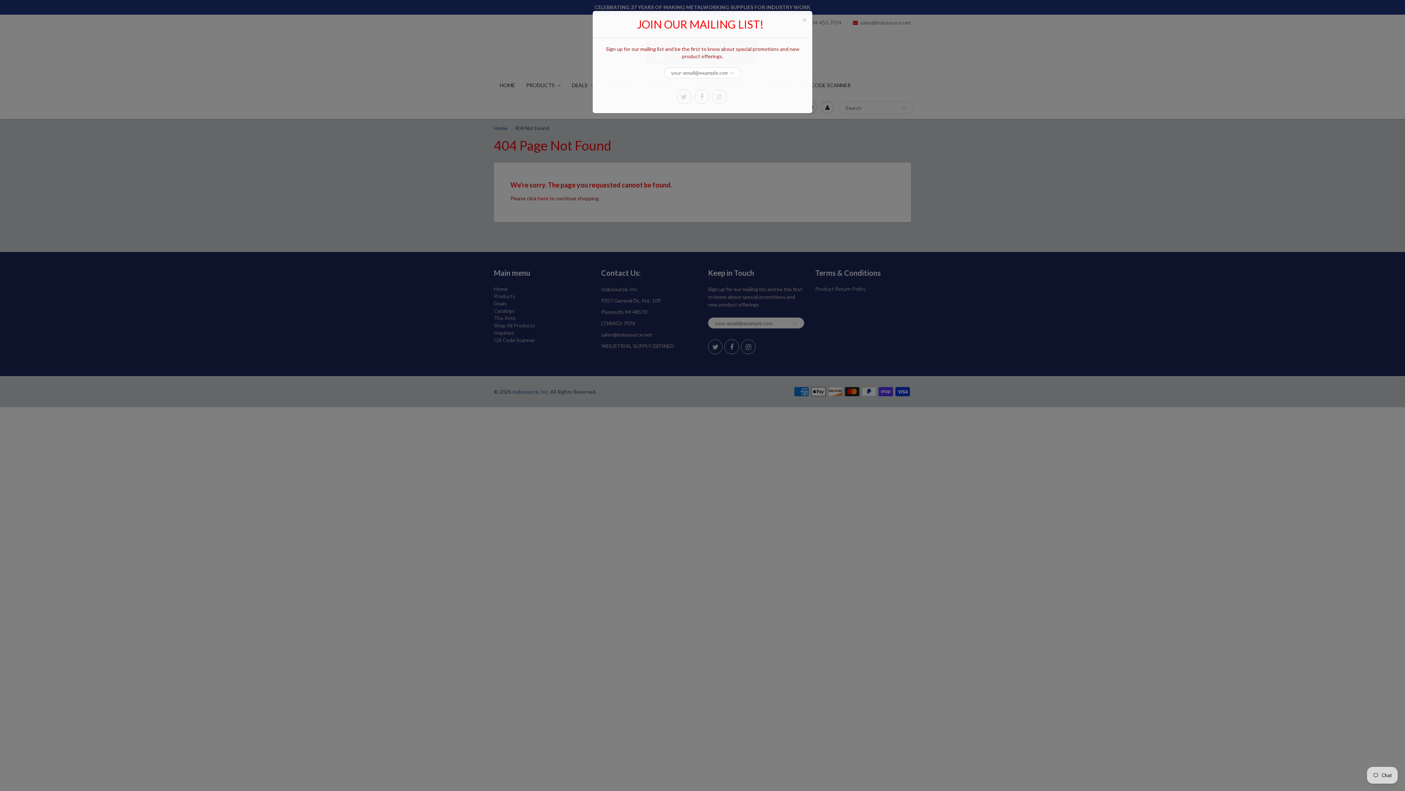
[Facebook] (701, 96)
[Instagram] (719, 96)
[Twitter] (684, 96)
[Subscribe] (732, 73)
